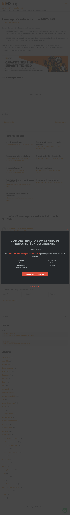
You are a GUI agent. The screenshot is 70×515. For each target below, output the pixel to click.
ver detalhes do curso (35, 274)
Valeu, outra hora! (35, 286)
